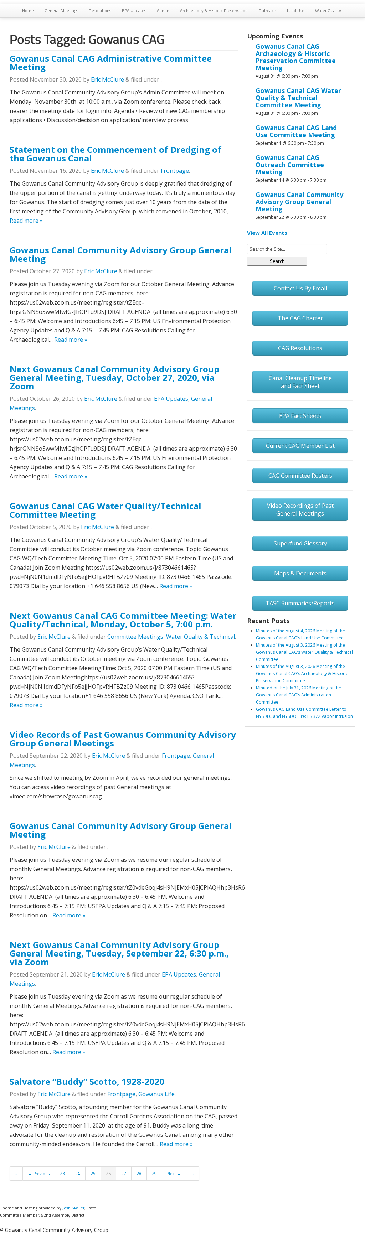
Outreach (267, 10)
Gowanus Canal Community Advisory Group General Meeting (121, 254)
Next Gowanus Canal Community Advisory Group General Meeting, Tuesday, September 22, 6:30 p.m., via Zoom (119, 953)
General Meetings (61, 10)
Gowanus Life (156, 1094)
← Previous (39, 1173)
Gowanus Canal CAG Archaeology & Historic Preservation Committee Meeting (296, 57)
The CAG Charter (300, 318)
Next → (174, 1173)
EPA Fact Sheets (300, 416)
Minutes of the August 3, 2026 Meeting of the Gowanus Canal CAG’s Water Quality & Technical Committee (304, 652)
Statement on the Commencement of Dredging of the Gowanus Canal (115, 154)
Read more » (26, 220)
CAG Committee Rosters (300, 476)
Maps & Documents (300, 573)
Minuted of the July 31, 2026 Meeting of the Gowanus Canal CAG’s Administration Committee (298, 695)
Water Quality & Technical (200, 637)
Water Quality (328, 10)
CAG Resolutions (300, 348)
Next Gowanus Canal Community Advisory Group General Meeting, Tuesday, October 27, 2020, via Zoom (114, 377)
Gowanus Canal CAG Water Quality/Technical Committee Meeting (105, 510)
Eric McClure (107, 79)
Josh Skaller (73, 1208)
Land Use (295, 10)
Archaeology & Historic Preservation (214, 10)
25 (93, 1173)
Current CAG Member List (300, 446)
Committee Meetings (135, 637)
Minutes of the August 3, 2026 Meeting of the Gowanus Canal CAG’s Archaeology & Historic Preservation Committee (302, 673)
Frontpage (175, 171)
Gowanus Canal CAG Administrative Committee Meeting (111, 62)
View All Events (267, 232)
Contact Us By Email (300, 288)
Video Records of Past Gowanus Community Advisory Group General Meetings (123, 739)
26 (108, 1173)
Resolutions (100, 10)
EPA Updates (134, 10)
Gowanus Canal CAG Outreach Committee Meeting (290, 164)
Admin (163, 10)
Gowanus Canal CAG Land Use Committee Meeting (296, 131)
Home (28, 10)
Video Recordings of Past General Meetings (300, 509)
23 (62, 1173)
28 (139, 1173)
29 (154, 1173)
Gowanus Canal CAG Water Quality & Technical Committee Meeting (298, 97)
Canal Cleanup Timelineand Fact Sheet (300, 382)
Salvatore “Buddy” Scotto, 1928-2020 (87, 1081)
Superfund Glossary (300, 543)
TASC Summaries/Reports (300, 603)
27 (123, 1173)
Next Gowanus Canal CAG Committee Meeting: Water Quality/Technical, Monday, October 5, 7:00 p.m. (123, 620)
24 (77, 1173)
